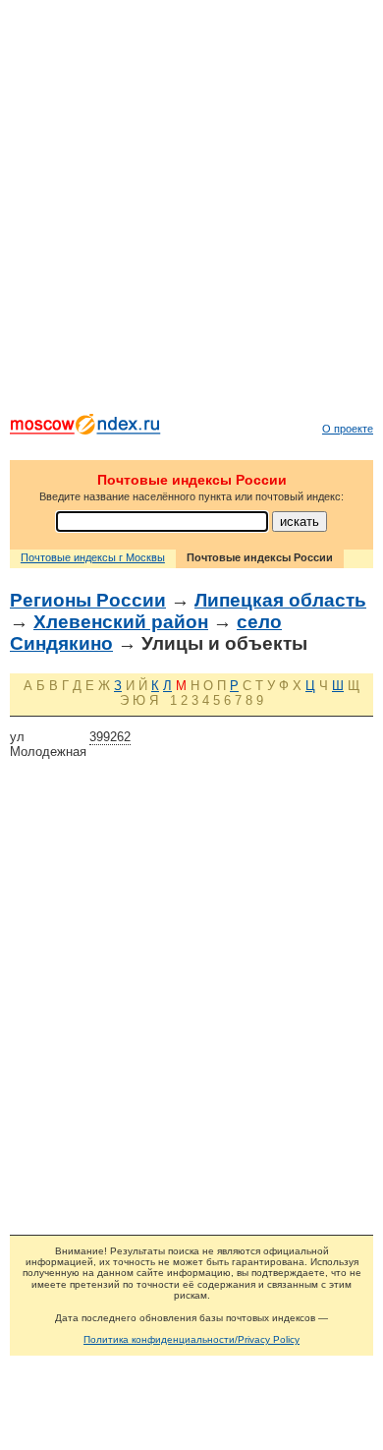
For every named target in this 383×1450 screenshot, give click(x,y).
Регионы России (88, 600)
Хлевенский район (120, 621)
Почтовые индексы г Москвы (93, 557)
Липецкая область (280, 600)
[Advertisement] (191, 211)
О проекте (347, 429)
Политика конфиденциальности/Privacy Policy (191, 1339)
